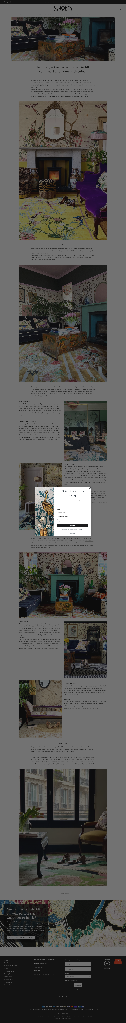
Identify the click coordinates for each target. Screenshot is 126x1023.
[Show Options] (86, 512)
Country (59, 509)
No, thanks (72, 533)
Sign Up (72, 526)
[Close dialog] (90, 488)
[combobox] (72, 512)
